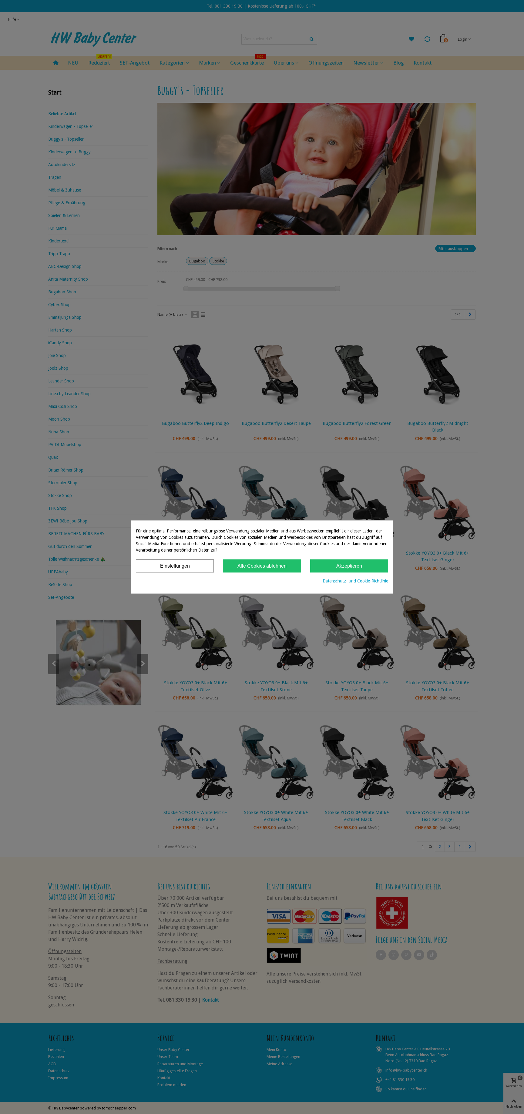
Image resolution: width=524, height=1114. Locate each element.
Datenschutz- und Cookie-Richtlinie (355, 581)
